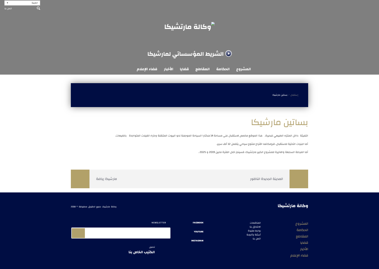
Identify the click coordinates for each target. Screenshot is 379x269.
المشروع (243, 69)
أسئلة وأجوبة (254, 235)
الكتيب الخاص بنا (142, 250)
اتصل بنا (8, 8)
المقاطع (202, 69)
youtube (198, 232)
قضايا (184, 69)
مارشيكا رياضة (106, 179)
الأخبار (168, 69)
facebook (198, 223)
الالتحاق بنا (255, 227)
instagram (197, 241)
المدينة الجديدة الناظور (266, 179)
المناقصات (255, 223)
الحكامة (223, 69)
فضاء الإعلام (147, 69)
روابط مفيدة (254, 231)
